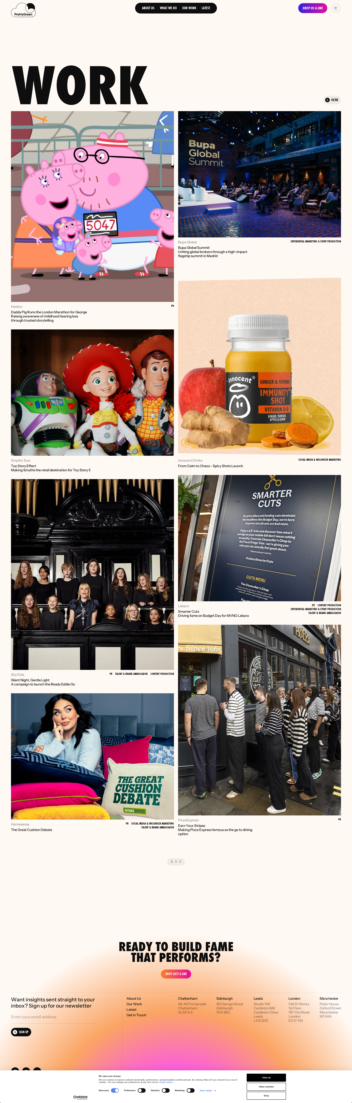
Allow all (266, 1077)
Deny (266, 1095)
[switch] (142, 1090)
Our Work (189, 8)
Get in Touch (136, 1015)
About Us (148, 8)
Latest (206, 8)
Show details (206, 1090)
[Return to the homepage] (23, 10)
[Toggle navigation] (335, 8)
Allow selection (266, 1087)
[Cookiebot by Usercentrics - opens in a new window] (80, 1098)
